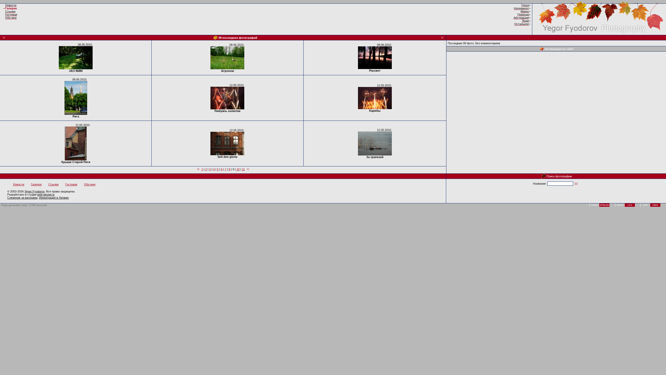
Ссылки (53, 184)
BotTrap (56, 205)
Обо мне (89, 184)
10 (238, 169)
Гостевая (71, 184)
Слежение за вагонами (22, 197)
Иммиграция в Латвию (54, 197)
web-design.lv (46, 194)
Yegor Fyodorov (34, 191)
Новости (18, 184)
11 (243, 169)
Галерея (11, 8)
